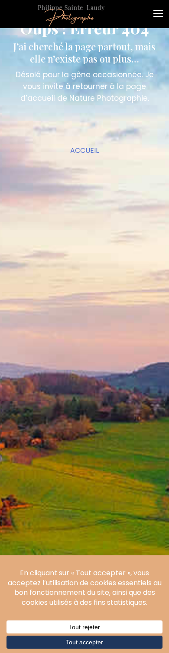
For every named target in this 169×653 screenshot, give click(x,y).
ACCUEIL (84, 150)
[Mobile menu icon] (160, 10)
